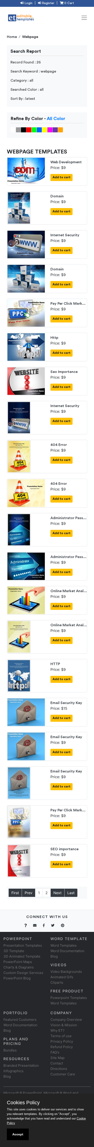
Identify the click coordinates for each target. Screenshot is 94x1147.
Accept (17, 1134)
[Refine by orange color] (60, 129)
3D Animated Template (21, 956)
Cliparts (56, 982)
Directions (58, 1069)
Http (54, 338)
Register (47, 3)
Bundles (10, 1050)
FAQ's (54, 1052)
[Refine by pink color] (49, 129)
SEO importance (64, 849)
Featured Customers (20, 1019)
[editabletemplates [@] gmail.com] (37, 925)
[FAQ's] (28, 925)
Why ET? (57, 1030)
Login (28, 3)
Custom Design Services (23, 973)
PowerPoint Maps (17, 962)
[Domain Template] (19, 207)
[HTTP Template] (19, 675)
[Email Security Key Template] (26, 712)
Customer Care (62, 1074)
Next (57, 892)
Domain (57, 196)
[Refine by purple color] (55, 129)
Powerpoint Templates (68, 998)
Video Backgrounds (66, 971)
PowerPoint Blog (17, 978)
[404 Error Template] (19, 456)
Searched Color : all (27, 89)
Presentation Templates (22, 945)
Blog (7, 1076)
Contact (56, 1063)
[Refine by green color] (34, 129)
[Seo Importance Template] (26, 381)
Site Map (57, 1058)
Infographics (13, 1071)
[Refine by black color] (23, 129)
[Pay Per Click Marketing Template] (26, 312)
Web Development (66, 162)
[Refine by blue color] (39, 129)
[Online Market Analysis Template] (26, 600)
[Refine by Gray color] (18, 129)
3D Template (13, 951)
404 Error (58, 445)
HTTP (55, 664)
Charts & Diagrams (18, 967)
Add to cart (61, 177)
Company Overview (66, 1019)
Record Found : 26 (25, 62)
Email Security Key (66, 703)
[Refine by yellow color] (44, 129)
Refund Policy (61, 1047)
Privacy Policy (61, 1041)
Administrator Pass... (68, 518)
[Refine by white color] (13, 129)
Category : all (21, 80)
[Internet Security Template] (26, 244)
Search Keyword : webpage (33, 71)
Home (12, 37)
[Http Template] (26, 346)
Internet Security (64, 235)
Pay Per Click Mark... (68, 303)
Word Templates (63, 945)
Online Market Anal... (68, 591)
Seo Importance (64, 372)
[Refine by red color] (28, 129)
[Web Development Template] (26, 171)
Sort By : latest (22, 99)
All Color (56, 118)
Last (71, 892)
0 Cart (68, 3)
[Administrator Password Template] (19, 529)
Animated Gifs (61, 977)
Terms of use (61, 1036)
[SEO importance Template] (19, 860)
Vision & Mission (63, 1025)
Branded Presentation (21, 1065)
